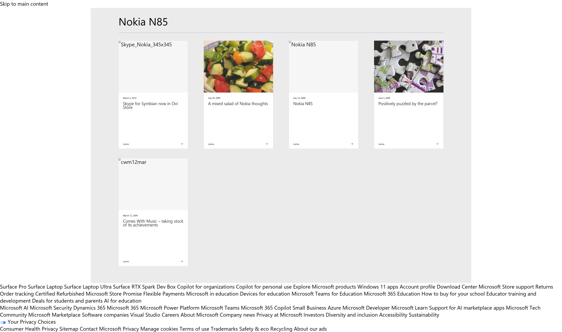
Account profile (417, 286)
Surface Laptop (45, 286)
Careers (170, 314)
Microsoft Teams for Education (327, 293)
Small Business (309, 307)
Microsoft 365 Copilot (266, 307)
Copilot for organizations (206, 286)
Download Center (457, 286)
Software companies (105, 314)
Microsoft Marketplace (54, 314)
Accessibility (393, 314)
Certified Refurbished (59, 293)
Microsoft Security (51, 307)
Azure (334, 307)
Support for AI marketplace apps (466, 307)
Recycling (281, 328)
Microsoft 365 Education (392, 293)
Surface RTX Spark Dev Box (144, 286)
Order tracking (17, 293)
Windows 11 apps (377, 286)
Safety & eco (254, 328)
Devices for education (265, 293)
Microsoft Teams (220, 307)
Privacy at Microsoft (279, 314)
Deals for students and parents (67, 300)
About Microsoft (199, 314)
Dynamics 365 (89, 307)
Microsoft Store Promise (114, 293)
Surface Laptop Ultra (88, 286)
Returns (544, 286)
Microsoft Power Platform (169, 307)
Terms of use (194, 328)
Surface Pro (13, 286)
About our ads (310, 328)
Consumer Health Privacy (29, 328)
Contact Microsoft (100, 328)
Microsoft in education (212, 293)
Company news (237, 314)
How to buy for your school (453, 293)
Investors (314, 314)
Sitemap (68, 328)
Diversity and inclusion (352, 314)
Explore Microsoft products (324, 286)
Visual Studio (145, 314)
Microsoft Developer (366, 307)
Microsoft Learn (409, 307)
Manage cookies (159, 328)
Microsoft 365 (123, 307)
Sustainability (424, 314)
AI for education (122, 300)
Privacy (131, 328)
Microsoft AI (14, 307)
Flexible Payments (164, 293)
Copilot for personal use (264, 286)
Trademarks (224, 328)
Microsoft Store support (506, 286)
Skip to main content (24, 3)
